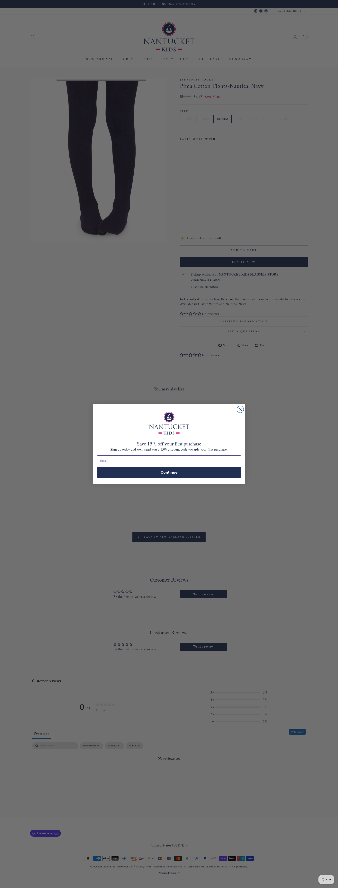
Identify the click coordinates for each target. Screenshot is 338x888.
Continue (169, 472)
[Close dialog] (240, 409)
